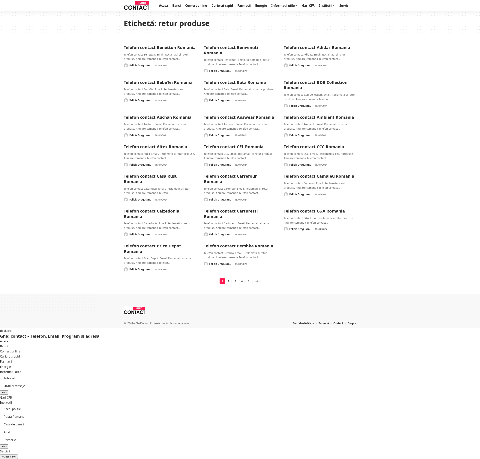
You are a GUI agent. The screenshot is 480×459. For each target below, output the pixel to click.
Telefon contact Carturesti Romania (231, 213)
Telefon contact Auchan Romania (157, 117)
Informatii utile (10, 372)
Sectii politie (12, 409)
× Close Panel (9, 456)
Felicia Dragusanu (140, 65)
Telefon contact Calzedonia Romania (151, 213)
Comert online (10, 351)
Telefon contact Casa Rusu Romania (151, 178)
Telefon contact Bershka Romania (238, 246)
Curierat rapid (10, 356)
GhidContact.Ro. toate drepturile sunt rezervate (162, 323)
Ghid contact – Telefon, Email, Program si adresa (49, 336)
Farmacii (6, 361)
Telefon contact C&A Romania (314, 211)
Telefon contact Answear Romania (239, 117)
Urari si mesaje (14, 386)
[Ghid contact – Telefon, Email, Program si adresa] (134, 310)
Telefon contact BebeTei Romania (158, 82)
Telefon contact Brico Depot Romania (152, 248)
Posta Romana (14, 417)
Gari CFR (6, 397)
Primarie (10, 440)
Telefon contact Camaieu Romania (319, 176)
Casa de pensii (14, 424)
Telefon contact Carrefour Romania (230, 178)
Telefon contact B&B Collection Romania (315, 84)
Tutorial (9, 378)
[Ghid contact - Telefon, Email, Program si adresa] (136, 5)
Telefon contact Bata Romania (235, 82)
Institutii (6, 402)
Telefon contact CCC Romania (314, 146)
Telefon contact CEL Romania (233, 146)
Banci (4, 346)
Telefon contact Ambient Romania (319, 117)
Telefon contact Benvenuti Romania (231, 50)
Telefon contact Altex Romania (155, 146)
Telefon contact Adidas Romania (317, 47)
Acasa (4, 341)
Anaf (7, 432)
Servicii (5, 451)
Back (4, 392)
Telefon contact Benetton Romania (160, 47)
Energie (5, 367)
